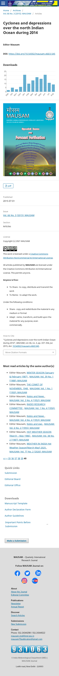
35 (9, 458)
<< (4, 458)
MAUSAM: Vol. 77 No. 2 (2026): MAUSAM (30, 451)
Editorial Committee (20, 595)
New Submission (18, 624)
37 (15, 458)
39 (22, 458)
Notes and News (36, 396)
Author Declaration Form (18, 509)
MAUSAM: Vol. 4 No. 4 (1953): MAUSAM (30, 420)
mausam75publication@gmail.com (26, 639)
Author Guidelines (15, 515)
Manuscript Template (16, 503)
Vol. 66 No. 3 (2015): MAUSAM (17, 13)
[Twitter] (27, 575)
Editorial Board (12, 479)
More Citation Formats (16, 352)
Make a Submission (16, 540)
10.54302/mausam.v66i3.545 (26, 346)
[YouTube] (34, 583)
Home (6, 10)
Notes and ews (35, 423)
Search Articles (18, 615)
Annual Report (17, 607)
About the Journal (19, 592)
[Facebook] (17, 575)
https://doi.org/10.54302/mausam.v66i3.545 (32, 53)
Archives (17, 10)
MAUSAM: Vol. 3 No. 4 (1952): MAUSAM (30, 400)
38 (19, 458)
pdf (9, 185)
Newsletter (16, 603)
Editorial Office (12, 485)
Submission (11, 472)
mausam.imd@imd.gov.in (22, 636)
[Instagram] (24, 583)
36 (12, 458)
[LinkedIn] (38, 575)
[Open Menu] (3, 3)
